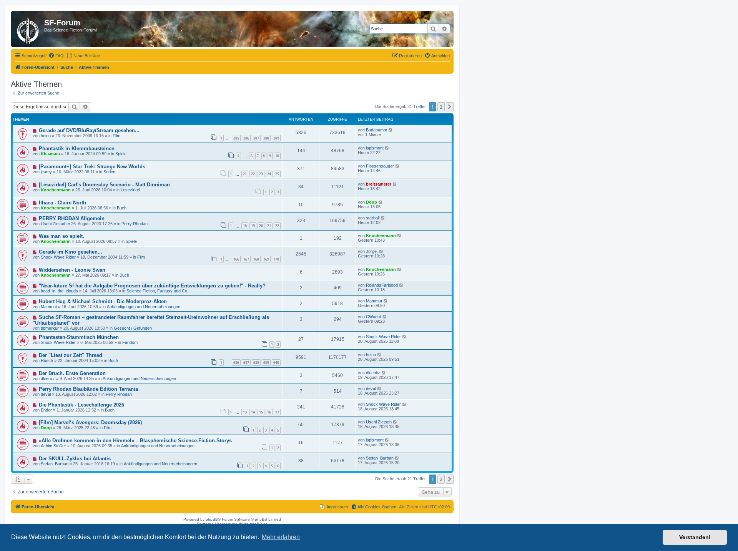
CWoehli (373, 316)
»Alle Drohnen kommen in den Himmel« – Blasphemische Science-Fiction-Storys (135, 440)
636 (236, 362)
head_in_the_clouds (59, 291)
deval (46, 394)
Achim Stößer (53, 445)
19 (253, 225)
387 (256, 138)
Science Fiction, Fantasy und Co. (157, 291)
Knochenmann (56, 190)
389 (276, 138)
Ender (46, 410)
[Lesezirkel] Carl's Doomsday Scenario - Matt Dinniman (104, 185)
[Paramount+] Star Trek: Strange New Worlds (92, 166)
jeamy (46, 171)
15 (261, 412)
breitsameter (378, 184)
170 (276, 259)
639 (266, 362)
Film (116, 135)
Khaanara (50, 153)
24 (269, 173)
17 (277, 412)
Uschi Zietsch (53, 223)
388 (266, 138)
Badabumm (376, 130)
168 (256, 259)
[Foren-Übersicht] (28, 29)
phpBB (212, 519)
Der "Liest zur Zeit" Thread (70, 355)
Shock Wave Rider (58, 257)
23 (261, 173)
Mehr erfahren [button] (281, 537)
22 (253, 173)
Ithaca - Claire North (62, 203)
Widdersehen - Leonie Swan (72, 270)
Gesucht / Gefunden (133, 328)
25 (277, 173)
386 (246, 138)
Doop (371, 202)
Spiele (120, 153)
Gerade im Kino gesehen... (70, 252)
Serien (109, 171)
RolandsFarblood (382, 285)
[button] (450, 106)
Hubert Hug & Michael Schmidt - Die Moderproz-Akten (103, 301)
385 (236, 138)
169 (266, 259)
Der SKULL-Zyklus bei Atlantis (75, 458)
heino (46, 135)
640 (276, 362)
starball (372, 218)
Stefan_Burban (54, 463)
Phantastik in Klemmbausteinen (77, 148)
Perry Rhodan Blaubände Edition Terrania (88, 389)
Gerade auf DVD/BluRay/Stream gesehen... (89, 130)
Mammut (49, 306)
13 (245, 412)
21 (245, 173)
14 (253, 412)
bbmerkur (50, 328)
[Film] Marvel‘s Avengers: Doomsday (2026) (90, 422)
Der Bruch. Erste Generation (72, 373)
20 (261, 225)
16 (269, 412)
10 (277, 155)
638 (256, 362)
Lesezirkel (130, 190)
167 (246, 259)
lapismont (375, 148)
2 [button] (441, 106)
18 (245, 225)
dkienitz (48, 378)
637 (246, 362)
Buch (121, 208)
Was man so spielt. (61, 236)
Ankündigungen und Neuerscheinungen (143, 306)
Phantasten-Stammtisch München (79, 337)
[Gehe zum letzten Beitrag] (390, 130)
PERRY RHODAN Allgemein (72, 218)
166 (236, 259)
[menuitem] (56, 55)
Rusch (47, 360)
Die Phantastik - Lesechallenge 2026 (81, 405)
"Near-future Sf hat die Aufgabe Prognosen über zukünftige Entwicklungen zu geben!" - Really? (152, 286)
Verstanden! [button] (695, 537)
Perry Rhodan (134, 223)
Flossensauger (380, 166)
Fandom (130, 342)
